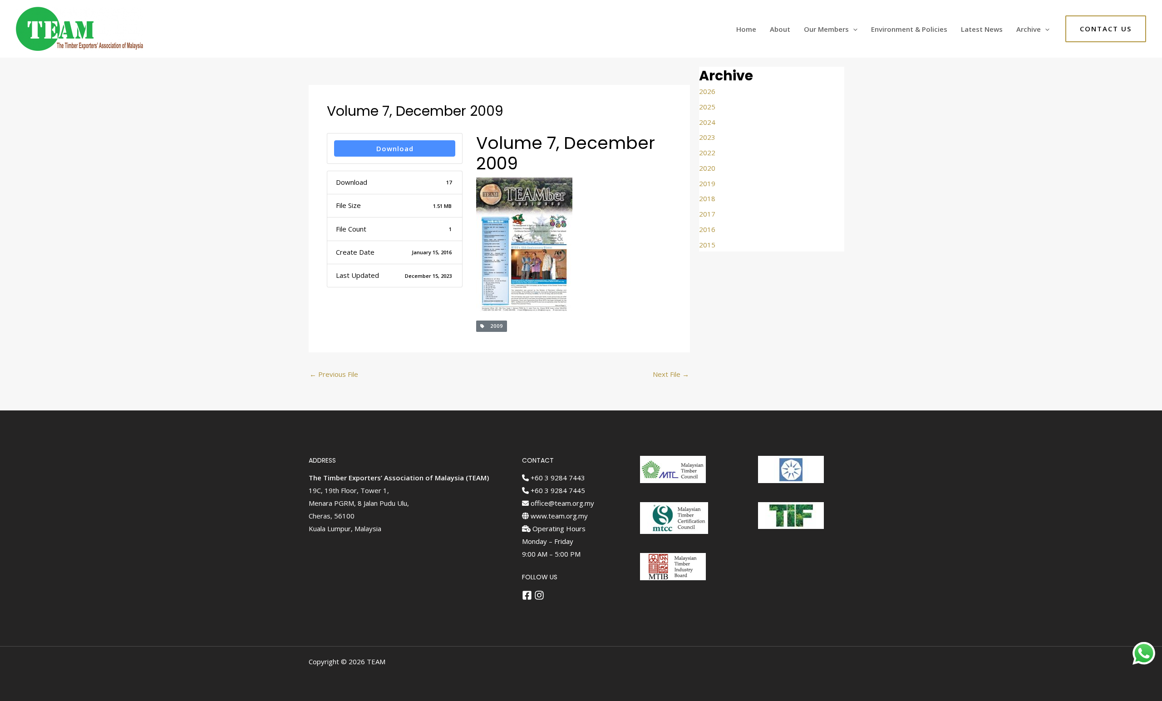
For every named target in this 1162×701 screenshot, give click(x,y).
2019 (707, 183)
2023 (707, 137)
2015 (707, 244)
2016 (707, 229)
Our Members (826, 29)
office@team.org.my (561, 503)
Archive (1028, 29)
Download (395, 148)
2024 (707, 122)
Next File (671, 374)
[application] (853, 29)
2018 (707, 198)
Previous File (334, 374)
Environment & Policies (909, 29)
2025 (707, 106)
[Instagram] (539, 595)
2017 (707, 213)
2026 (707, 91)
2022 (707, 152)
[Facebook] (527, 595)
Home (746, 29)
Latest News (982, 29)
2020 (707, 168)
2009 (494, 326)
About (780, 29)
